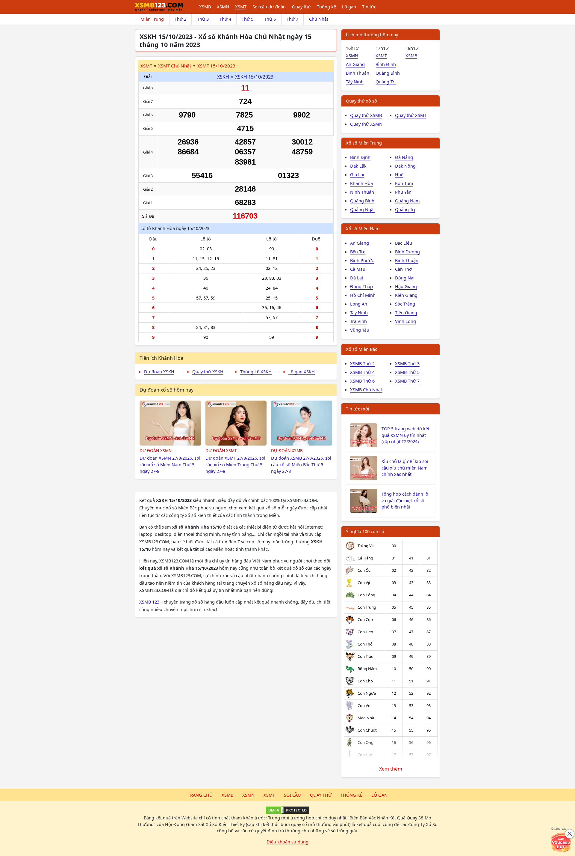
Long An (358, 304)
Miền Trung (152, 19)
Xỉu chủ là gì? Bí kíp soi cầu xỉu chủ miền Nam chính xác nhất (405, 467)
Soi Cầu (292, 795)
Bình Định (386, 64)
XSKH (223, 76)
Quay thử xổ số (361, 101)
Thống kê (326, 7)
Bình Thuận (357, 73)
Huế (399, 174)
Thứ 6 (270, 19)
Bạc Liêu (403, 243)
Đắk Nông (405, 166)
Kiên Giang (406, 295)
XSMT (240, 7)
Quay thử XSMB (366, 115)
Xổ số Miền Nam (363, 228)
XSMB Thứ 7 (407, 381)
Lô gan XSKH (301, 371)
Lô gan (349, 7)
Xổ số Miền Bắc (361, 349)
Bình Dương (407, 252)
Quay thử (301, 7)
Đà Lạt (356, 278)
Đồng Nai (404, 278)
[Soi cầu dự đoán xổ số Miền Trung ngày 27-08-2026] (236, 423)
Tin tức (369, 7)
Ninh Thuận (362, 192)
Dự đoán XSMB (287, 450)
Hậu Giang (406, 286)
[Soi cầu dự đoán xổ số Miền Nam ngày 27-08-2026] (170, 423)
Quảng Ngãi (362, 209)
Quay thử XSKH (207, 371)
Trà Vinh (358, 321)
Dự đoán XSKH (159, 371)
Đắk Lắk (358, 166)
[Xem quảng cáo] (561, 842)
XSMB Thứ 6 (362, 381)
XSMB (205, 7)
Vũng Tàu (359, 330)
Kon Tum (404, 183)
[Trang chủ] (159, 7)
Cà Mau (357, 269)
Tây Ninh (355, 82)
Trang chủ (200, 795)
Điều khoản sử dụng (287, 842)
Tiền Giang (406, 312)
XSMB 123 (149, 602)
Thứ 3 (203, 19)
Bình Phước (362, 260)
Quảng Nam (407, 201)
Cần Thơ (403, 269)
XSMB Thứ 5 (407, 372)
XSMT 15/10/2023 (216, 66)
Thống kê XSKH (256, 371)
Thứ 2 (180, 19)
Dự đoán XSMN (156, 450)
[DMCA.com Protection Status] (287, 810)
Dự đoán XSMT (221, 450)
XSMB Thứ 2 (362, 363)
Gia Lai (357, 174)
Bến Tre (357, 252)
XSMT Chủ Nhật (174, 66)
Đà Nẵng (404, 157)
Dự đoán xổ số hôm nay (166, 389)
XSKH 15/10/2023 (254, 76)
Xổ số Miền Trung (364, 143)
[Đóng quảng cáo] (569, 834)
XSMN (223, 7)
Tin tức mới (357, 409)
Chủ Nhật (318, 19)
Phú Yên (403, 192)
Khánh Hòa (361, 183)
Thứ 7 (292, 19)
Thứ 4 (225, 19)
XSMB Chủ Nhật (366, 389)
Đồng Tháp (361, 286)
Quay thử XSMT (410, 115)
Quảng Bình (388, 73)
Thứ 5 (247, 19)
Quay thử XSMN (366, 124)
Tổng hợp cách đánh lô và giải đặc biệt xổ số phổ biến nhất (405, 500)
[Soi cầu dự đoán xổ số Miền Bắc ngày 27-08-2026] (301, 423)
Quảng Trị (386, 82)
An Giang (355, 64)
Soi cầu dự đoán (269, 7)
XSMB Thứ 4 (362, 372)
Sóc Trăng (405, 304)
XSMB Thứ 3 (407, 363)
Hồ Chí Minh (363, 295)
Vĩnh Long (405, 321)
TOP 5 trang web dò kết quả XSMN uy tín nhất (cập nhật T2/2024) (405, 435)
